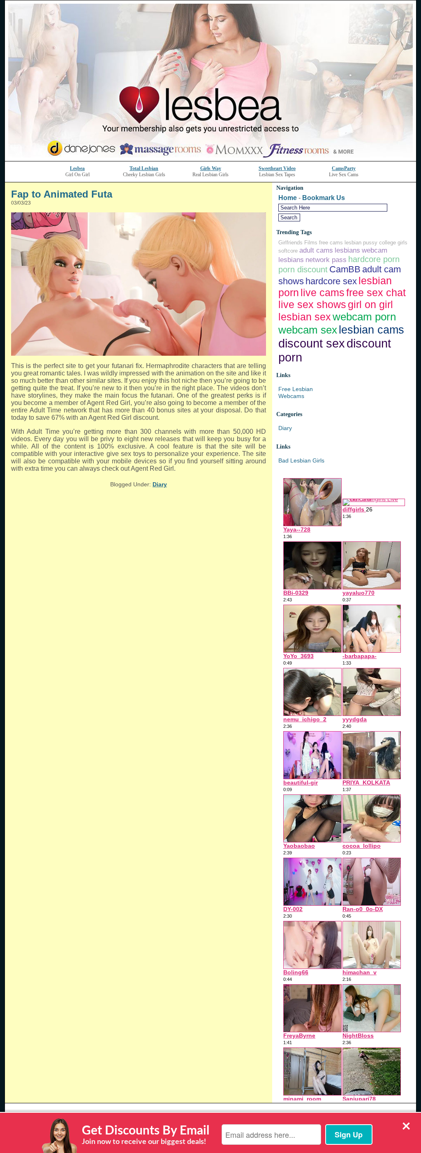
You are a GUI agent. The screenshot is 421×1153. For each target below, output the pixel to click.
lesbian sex (304, 316)
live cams (323, 292)
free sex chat (376, 292)
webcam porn (364, 317)
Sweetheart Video (277, 168)
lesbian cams (371, 329)
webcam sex (307, 330)
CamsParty (344, 168)
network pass (326, 259)
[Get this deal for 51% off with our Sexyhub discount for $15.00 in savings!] (210, 158)
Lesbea (77, 168)
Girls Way (210, 168)
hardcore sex (331, 281)
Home (287, 197)
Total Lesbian (144, 168)
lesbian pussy (361, 242)
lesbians (347, 250)
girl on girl (370, 304)
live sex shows (312, 304)
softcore (288, 251)
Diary (160, 484)
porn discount (303, 269)
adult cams (316, 250)
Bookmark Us (323, 197)
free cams (331, 242)
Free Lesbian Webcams (295, 392)
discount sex (311, 343)
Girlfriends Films (297, 242)
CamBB (345, 269)
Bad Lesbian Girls (301, 460)
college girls (393, 242)
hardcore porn (374, 259)
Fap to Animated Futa (61, 194)
